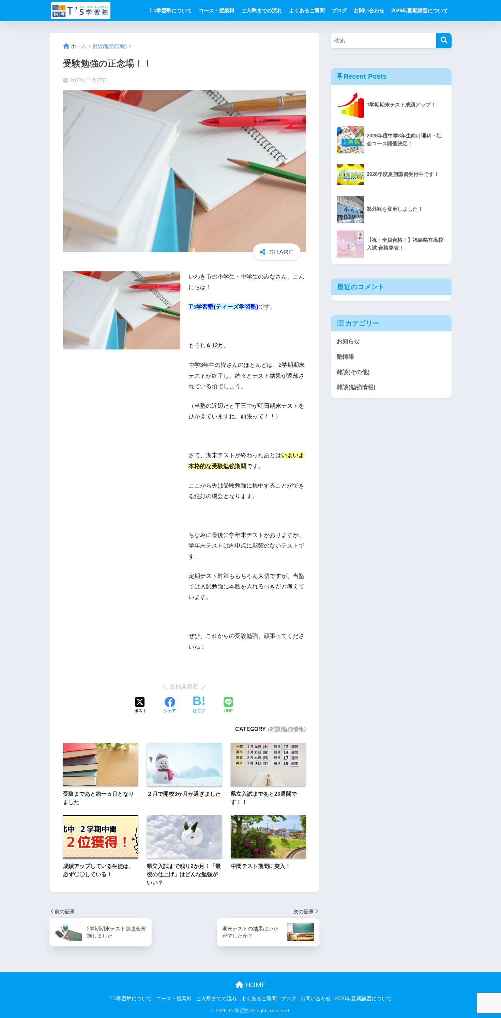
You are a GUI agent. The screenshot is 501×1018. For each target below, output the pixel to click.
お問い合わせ (369, 10)
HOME (254, 985)
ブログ (339, 10)
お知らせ (348, 341)
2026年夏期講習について (419, 10)
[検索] (444, 40)
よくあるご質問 (307, 10)
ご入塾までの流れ (261, 10)
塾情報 (345, 357)
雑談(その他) (353, 372)
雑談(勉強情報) (288, 729)
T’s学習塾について (170, 10)
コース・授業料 (216, 10)
